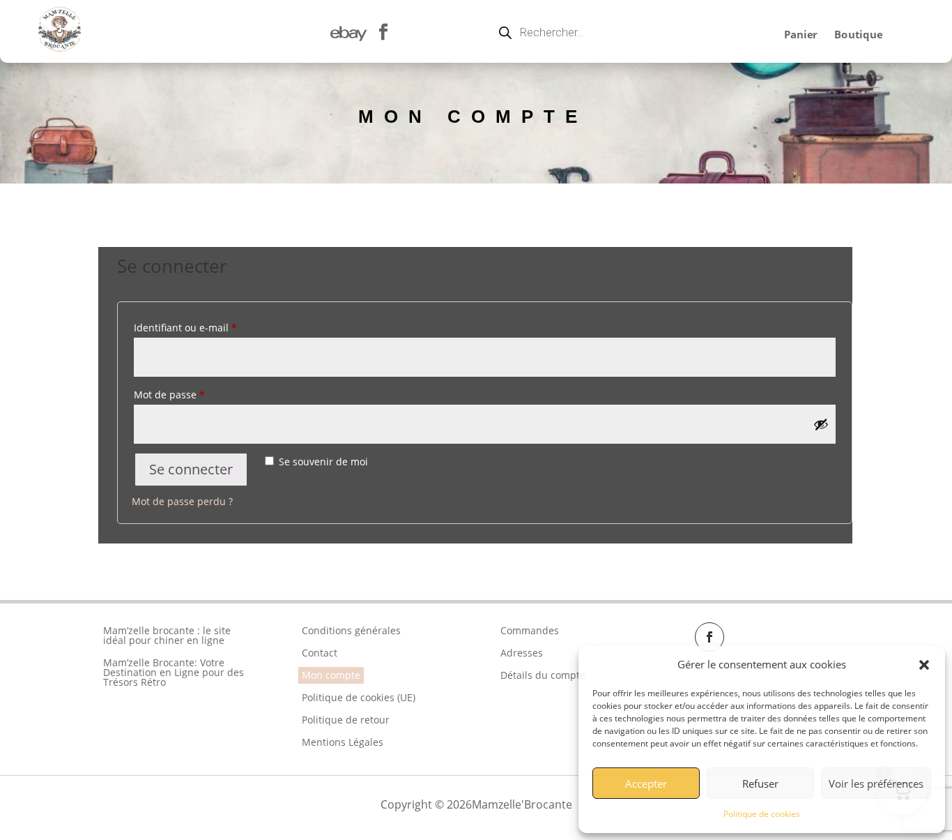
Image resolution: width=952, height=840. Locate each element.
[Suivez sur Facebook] (709, 637)
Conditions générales (351, 630)
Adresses (521, 652)
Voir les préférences (876, 783)
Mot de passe (169, 394)
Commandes (529, 630)
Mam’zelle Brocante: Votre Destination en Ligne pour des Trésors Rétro (173, 672)
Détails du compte (542, 675)
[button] (924, 665)
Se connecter (191, 469)
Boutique (858, 35)
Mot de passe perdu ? (182, 501)
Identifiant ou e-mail (185, 327)
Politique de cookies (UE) (358, 697)
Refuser (760, 783)
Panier (800, 35)
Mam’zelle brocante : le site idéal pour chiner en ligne (167, 635)
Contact (319, 652)
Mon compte (331, 675)
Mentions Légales (342, 742)
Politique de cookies (761, 814)
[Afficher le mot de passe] (821, 424)
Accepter (646, 783)
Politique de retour (346, 719)
